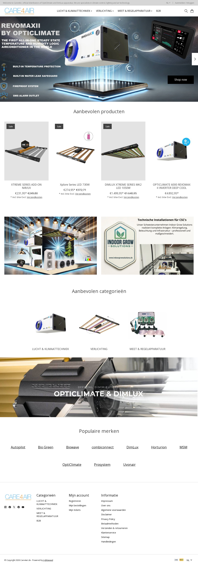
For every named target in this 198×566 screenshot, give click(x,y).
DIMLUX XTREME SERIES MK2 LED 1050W (123, 186)
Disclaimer (106, 514)
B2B (158, 11)
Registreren (75, 500)
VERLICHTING (98, 349)
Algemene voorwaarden (113, 509)
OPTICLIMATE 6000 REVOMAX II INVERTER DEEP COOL (171, 186)
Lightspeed (48, 560)
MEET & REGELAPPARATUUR (147, 349)
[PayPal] (181, 560)
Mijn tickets (75, 509)
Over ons (105, 505)
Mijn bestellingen (77, 505)
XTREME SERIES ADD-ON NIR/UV (26, 186)
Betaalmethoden (109, 523)
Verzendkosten (34, 196)
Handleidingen (108, 541)
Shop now (17, 79)
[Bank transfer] (176, 560)
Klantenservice (108, 532)
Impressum (107, 500)
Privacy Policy (108, 519)
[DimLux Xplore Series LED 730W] (75, 151)
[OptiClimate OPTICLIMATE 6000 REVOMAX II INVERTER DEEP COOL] (172, 151)
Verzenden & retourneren (114, 528)
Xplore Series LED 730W (75, 184)
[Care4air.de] (19, 11)
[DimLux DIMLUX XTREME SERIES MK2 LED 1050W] (123, 151)
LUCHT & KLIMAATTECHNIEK (50, 349)
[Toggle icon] (186, 11)
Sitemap (105, 537)
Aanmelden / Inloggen (184, 3)
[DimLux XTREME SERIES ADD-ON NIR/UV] (26, 151)
